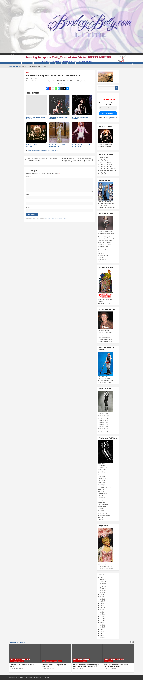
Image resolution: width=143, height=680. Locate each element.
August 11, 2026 (77, 668)
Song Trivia (101, 257)
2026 (101, 577)
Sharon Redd (101, 510)
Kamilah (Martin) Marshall (104, 487)
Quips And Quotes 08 (103, 426)
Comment (28, 176)
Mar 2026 (102, 588)
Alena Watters (101, 463)
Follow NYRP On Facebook (104, 377)
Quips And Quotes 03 (103, 417)
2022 (101, 600)
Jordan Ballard (101, 486)
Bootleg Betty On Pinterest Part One (107, 168)
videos (56, 150)
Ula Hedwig (101, 519)
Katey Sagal (101, 489)
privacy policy (113, 117)
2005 (101, 631)
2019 (101, 605)
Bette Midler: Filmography (104, 237)
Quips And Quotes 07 (103, 424)
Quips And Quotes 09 (103, 428)
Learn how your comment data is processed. (56, 218)
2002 (101, 637)
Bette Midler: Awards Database (105, 144)
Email (27, 200)
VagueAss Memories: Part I (105, 339)
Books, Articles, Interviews (104, 248)
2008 (101, 626)
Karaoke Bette (101, 301)
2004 (101, 633)
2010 (101, 622)
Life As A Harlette (102, 493)
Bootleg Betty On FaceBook (105, 164)
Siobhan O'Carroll (102, 514)
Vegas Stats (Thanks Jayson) (105, 568)
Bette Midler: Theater (103, 246)
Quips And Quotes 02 (103, 415)
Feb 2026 (102, 590)
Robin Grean (101, 508)
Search (116, 88)
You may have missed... (18, 642)
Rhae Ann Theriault (102, 506)
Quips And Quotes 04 (103, 419)
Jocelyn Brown (101, 484)
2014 (101, 614)
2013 (101, 616)
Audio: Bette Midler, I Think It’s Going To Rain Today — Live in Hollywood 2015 (86, 665)
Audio (12, 659)
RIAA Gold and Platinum (104, 255)
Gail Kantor (101, 474)
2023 (101, 598)
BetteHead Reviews (103, 565)
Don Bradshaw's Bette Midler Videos (107, 207)
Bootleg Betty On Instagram (105, 166)
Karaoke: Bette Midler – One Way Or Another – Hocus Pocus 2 (116, 665)
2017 (101, 609)
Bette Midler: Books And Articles (106, 233)
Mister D (35, 78)
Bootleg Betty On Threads (104, 172)
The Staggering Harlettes (104, 515)
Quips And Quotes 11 (103, 432)
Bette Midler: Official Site (104, 148)
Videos (27, 73)
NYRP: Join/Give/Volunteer (104, 382)
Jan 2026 (102, 592)
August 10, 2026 (108, 668)
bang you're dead (32, 150)
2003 (101, 635)
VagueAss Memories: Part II (105, 341)
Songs (28, 659)
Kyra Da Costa (101, 491)
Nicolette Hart (101, 502)
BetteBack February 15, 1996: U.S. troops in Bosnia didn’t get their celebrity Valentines (42, 159)
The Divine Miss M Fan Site (17, 661)
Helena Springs (101, 476)
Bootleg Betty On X (102, 174)
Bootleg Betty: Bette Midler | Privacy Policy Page (37, 677)
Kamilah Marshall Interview (104, 334)
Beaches (80, 659)
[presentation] (131, 642)
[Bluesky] (67, 87)
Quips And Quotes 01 (103, 413)
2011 (101, 620)
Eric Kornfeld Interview (103, 330)
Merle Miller (101, 501)
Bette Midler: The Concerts (104, 242)
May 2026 (102, 585)
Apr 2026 (102, 587)
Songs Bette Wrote (102, 259)
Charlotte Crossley (102, 467)
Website (28, 207)
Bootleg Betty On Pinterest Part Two (107, 170)
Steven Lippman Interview (104, 337)
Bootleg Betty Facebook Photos (106, 159)
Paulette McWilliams (103, 504)
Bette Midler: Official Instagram (105, 146)
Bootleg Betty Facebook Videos (106, 203)
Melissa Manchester (103, 499)
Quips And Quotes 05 (103, 420)
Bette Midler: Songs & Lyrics (105, 240)
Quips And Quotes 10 (103, 430)
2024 (101, 596)
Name (27, 194)
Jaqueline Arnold (102, 478)
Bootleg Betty (21, 677)
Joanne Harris (101, 482)
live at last (45, 150)
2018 (101, 607)
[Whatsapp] (56, 87)
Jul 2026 (102, 581)
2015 (101, 613)
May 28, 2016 (29, 78)
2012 (101, 618)
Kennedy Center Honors (104, 251)
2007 (101, 627)
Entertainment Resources (104, 250)
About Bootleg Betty (103, 157)
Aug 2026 (102, 579)
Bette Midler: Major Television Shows (107, 238)
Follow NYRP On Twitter (104, 378)
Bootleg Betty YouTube (103, 205)
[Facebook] (47, 87)
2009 (101, 624)
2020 (101, 603)
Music (23, 659)
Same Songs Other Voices (104, 303)
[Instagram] (59, 87)
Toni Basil (100, 517)
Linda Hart (100, 495)
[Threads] (64, 87)
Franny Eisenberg (102, 473)
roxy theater (51, 150)
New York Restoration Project (105, 380)
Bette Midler (40, 150)
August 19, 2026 (14, 668)
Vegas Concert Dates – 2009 (105, 566)
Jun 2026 (102, 583)
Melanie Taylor (101, 497)
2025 (101, 594)
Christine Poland (102, 469)
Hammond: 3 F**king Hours (105, 332)
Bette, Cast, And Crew (103, 563)
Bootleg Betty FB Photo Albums (106, 161)
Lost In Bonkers (102, 336)
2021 (101, 601)
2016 (101, 611)
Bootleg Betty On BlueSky (104, 162)
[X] (61, 87)
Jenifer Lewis (101, 480)
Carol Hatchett (101, 465)
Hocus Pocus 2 (120, 659)
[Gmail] (53, 87)
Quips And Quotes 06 (103, 422)
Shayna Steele (101, 512)
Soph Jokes (101, 261)
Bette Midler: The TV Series (104, 201)
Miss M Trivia (101, 253)
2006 (101, 629)
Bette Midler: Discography (104, 235)
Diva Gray (100, 471)
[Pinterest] (50, 87)
